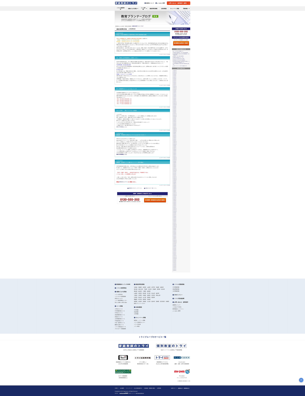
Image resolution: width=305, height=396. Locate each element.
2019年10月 (175, 144)
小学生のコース (119, 309)
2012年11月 (175, 241)
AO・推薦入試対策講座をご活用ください (127, 57)
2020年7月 (174, 133)
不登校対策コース (119, 320)
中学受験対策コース (120, 311)
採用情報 (159, 388)
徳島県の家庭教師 (128, 26)
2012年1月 (174, 254)
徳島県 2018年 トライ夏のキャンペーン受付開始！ (130, 162)
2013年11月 (175, 225)
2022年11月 (175, 103)
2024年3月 (174, 82)
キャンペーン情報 (174, 8)
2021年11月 (175, 115)
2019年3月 (174, 153)
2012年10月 (175, 242)
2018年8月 (174, 162)
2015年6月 (174, 200)
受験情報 (185, 8)
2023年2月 (174, 99)
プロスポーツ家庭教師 (120, 328)
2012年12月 (175, 240)
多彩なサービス (119, 298)
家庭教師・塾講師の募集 (149, 388)
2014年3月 (174, 220)
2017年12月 (175, 169)
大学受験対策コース (120, 318)
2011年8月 (174, 261)
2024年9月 (174, 74)
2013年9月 (174, 228)
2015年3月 (174, 204)
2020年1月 (174, 140)
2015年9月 (174, 196)
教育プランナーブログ (139, 303)
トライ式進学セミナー (139, 322)
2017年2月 (174, 174)
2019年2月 (174, 154)
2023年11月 (175, 87)
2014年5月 (174, 217)
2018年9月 (174, 161)
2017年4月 (174, 173)
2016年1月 (174, 191)
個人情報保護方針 (138, 388)
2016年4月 (174, 187)
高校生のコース (119, 316)
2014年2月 (174, 221)
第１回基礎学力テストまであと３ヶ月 (126, 88)
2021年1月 (174, 127)
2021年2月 (174, 125)
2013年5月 (174, 233)
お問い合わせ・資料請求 (181, 302)
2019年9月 (174, 145)
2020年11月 (175, 129)
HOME (116, 388)
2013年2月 (174, 237)
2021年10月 (175, 116)
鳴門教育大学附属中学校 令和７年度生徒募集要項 (180, 52)
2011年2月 (174, 269)
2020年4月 (174, 136)
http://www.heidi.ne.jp (140, 393)
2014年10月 (175, 211)
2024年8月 (174, 75)
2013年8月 (174, 229)
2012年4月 (174, 250)
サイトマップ (129, 388)
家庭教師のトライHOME (119, 26)
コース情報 (143, 8)
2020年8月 (174, 132)
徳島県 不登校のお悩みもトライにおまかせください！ (131, 134)
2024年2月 (174, 83)
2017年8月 (174, 171)
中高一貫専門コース (120, 322)
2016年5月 (174, 186)
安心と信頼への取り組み (121, 302)
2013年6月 (174, 232)
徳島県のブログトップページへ (135, 188)
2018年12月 (175, 157)
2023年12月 (175, 86)
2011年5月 (174, 265)
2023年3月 (174, 98)
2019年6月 (174, 149)
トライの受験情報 (179, 284)
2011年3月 (174, 267)
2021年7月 (174, 120)
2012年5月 (174, 249)
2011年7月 (174, 262)
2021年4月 (174, 123)
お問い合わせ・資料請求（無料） (178, 3)
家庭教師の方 (186, 388)
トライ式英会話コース (120, 326)
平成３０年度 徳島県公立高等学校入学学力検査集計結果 (131, 34)
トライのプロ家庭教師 (120, 296)
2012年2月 (174, 253)
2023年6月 (174, 94)
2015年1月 (174, 207)
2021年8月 (174, 119)
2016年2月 (174, 190)
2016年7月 (174, 183)
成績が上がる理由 (132, 8)
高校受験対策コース (120, 314)
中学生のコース (119, 312)
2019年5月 (174, 150)
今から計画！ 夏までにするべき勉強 (126, 110)
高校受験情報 (176, 289)
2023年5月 (174, 95)
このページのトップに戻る (165, 54)
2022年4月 (174, 111)
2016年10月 (175, 179)
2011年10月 (175, 258)
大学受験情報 (176, 291)
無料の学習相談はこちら (121, 126)
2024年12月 (175, 70)
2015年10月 (175, 195)
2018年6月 (174, 165)
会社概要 (122, 388)
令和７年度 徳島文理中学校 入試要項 (178, 58)
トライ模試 (137, 326)
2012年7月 (174, 246)
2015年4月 (174, 203)
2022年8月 (174, 107)
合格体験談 (164, 8)
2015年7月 (174, 199)
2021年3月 (174, 124)
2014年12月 (175, 208)
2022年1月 (174, 112)
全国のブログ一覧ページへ (151, 188)
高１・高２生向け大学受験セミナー (178, 51)
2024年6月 (174, 78)
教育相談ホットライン (178, 309)
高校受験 (136, 312)
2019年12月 (175, 141)
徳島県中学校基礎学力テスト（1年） (178, 57)
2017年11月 (175, 170)
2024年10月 (175, 73)
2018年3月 (174, 166)
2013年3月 (174, 236)
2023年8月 (174, 91)
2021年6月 (174, 121)
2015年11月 (175, 194)
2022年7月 (174, 108)
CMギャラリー (178, 294)
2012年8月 (174, 245)
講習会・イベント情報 (139, 320)
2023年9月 (174, 90)
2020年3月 (174, 137)
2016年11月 (175, 178)
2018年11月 (175, 158)
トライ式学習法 (119, 294)
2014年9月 (174, 212)
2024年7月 (174, 77)
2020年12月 (175, 128)
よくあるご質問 (176, 311)
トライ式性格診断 (179, 298)
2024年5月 (174, 79)
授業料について (176, 305)
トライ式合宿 (137, 324)
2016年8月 (174, 182)
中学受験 (136, 310)
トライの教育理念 (120, 8)
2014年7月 (174, 215)
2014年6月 (174, 216)
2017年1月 (174, 175)
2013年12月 (175, 224)
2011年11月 (175, 257)
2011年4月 (174, 266)
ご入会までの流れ (177, 307)
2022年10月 (175, 104)
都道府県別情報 (153, 8)
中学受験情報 (176, 287)
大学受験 (136, 313)
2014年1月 (174, 223)
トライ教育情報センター (121, 300)
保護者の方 (180, 388)
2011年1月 (174, 270)
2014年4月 (174, 219)
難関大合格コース (119, 324)
